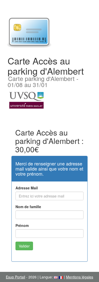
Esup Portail (15, 276)
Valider (24, 245)
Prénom (22, 225)
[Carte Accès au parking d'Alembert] (49, 33)
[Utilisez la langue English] (56, 276)
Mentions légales (79, 276)
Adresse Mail (26, 187)
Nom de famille (28, 206)
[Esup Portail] (26, 99)
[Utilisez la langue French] (61, 276)
